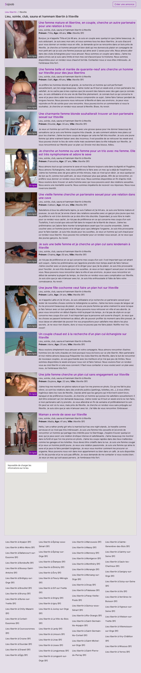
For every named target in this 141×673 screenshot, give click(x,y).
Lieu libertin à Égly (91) (17, 655)
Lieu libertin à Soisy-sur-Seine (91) (120, 583)
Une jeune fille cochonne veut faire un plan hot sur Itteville (78, 287)
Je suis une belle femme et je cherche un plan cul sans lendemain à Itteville (84, 245)
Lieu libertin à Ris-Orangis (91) (87, 615)
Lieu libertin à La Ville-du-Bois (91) (53, 621)
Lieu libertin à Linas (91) (50, 639)
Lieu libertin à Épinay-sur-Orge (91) (51, 553)
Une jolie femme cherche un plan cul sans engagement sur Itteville (84, 374)
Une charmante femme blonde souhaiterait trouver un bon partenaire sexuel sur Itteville (86, 115)
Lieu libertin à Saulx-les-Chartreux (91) (117, 563)
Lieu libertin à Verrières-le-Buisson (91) (118, 599)
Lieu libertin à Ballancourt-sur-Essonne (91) (21, 555)
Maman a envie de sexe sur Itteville (63, 414)
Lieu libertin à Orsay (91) (84, 584)
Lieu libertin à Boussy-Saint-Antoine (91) (19, 570)
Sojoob (9, 4)
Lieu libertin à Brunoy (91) (18, 593)
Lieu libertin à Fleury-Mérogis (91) (53, 580)
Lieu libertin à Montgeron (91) (86, 558)
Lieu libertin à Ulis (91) (116, 591)
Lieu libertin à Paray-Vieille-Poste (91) (85, 597)
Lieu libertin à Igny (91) (50, 603)
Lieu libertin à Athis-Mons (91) (20, 547)
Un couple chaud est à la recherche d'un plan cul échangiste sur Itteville (83, 335)
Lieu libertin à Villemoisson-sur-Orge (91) (119, 628)
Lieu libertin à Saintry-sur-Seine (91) (118, 553)
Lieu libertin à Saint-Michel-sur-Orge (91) (85, 642)
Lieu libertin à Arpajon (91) (18, 542)
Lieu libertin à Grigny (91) (51, 598)
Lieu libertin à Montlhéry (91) (86, 564)
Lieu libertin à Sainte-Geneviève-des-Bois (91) (117, 544)
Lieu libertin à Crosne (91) (18, 638)
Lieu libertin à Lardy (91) (50, 628)
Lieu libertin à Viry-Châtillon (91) (119, 638)
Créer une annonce (124, 4)
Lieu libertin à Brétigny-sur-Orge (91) (19, 580)
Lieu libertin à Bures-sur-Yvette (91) (18, 601)
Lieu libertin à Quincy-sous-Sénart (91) (85, 607)
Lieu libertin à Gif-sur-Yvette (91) (53, 590)
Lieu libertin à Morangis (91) (85, 569)
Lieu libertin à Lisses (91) (51, 645)
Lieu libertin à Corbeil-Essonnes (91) (17, 621)
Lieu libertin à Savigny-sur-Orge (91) (118, 573)
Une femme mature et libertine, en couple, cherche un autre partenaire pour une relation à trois (87, 24)
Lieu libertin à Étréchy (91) (51, 567)
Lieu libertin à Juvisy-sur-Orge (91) (54, 611)
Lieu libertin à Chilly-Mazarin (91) (20, 611)
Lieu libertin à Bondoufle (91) (20, 562)
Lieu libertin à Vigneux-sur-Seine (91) (118, 608)
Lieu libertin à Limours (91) (52, 634)
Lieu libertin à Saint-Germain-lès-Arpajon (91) (86, 623)
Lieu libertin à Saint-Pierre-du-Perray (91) (85, 652)
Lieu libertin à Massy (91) (84, 547)
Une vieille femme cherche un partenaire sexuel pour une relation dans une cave (87, 196)
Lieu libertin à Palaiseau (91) (86, 590)
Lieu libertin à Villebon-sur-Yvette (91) (118, 618)
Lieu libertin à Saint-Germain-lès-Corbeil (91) (86, 633)
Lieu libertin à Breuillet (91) (19, 588)
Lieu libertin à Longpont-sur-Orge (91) (53, 658)
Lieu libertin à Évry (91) (50, 572)
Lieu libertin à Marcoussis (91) (86, 542)
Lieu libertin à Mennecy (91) (85, 553)
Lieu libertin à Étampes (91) (52, 561)
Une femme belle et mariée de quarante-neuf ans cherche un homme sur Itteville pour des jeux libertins (86, 71)
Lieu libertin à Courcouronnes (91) (20, 630)
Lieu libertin (11, 12)
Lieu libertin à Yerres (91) (117, 651)
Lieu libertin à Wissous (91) (118, 646)
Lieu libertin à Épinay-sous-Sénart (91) (52, 544)
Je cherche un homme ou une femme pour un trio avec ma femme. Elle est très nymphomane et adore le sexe (87, 152)
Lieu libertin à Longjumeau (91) (54, 650)
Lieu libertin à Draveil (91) (18, 649)
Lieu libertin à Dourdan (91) (19, 644)
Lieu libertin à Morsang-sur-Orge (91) (86, 577)
